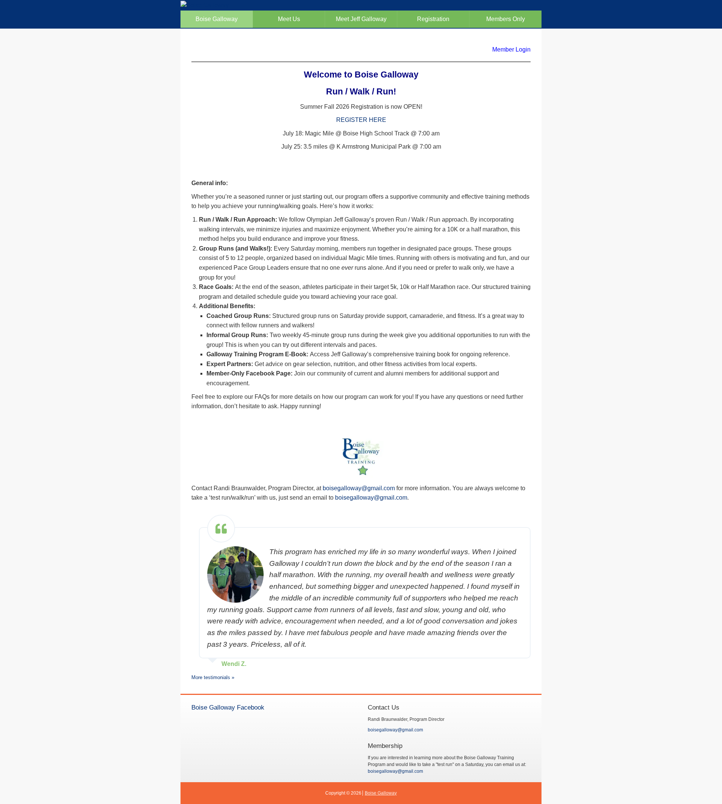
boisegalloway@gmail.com (359, 488)
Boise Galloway (217, 19)
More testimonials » (212, 677)
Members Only (505, 19)
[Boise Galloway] (361, 6)
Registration (433, 19)
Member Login (511, 49)
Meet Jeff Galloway (361, 19)
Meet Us (289, 19)
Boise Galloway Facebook (227, 707)
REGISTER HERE (361, 120)
